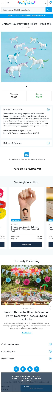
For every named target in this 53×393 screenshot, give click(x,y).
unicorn (24, 125)
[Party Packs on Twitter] (36, 369)
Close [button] (26, 386)
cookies (28, 381)
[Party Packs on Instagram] (16, 369)
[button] (26, 57)
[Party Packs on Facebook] (30, 369)
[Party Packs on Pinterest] (23, 369)
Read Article (26, 332)
